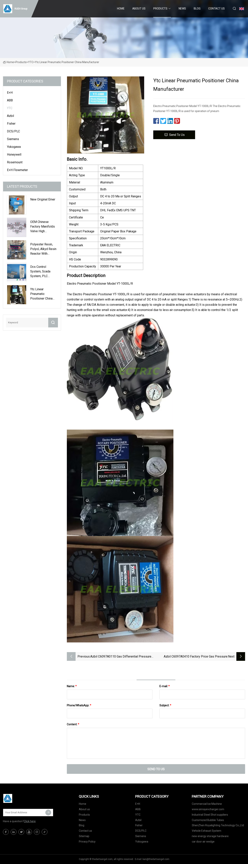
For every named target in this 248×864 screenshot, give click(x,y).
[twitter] (21, 832)
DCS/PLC (13, 131)
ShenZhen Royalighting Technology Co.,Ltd (218, 825)
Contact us (216, 8)
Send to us (177, 135)
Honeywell (14, 154)
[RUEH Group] (22, 798)
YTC (30, 62)
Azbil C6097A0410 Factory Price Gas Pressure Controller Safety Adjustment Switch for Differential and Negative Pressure (192, 657)
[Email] (48, 812)
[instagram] (37, 832)
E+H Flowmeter (17, 170)
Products (160, 8)
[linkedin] (13, 832)
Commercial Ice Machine (207, 803)
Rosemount (14, 162)
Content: (73, 724)
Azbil (10, 116)
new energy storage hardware (210, 836)
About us (139, 8)
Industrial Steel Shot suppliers (210, 814)
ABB (10, 100)
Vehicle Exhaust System (206, 830)
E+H (10, 92)
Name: (72, 686)
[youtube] (29, 832)
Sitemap (84, 836)
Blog (197, 8)
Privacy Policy (87, 841)
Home (121, 8)
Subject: (165, 705)
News (182, 8)
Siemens (13, 139)
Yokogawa (14, 147)
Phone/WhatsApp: (79, 705)
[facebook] (6, 832)
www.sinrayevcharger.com (208, 809)
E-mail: (164, 686)
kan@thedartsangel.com (156, 859)
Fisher (11, 123)
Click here (30, 821)
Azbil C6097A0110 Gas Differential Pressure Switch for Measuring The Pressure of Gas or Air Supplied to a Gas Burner (121, 657)
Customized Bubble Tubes (208, 820)
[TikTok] (44, 832)
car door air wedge (203, 841)
